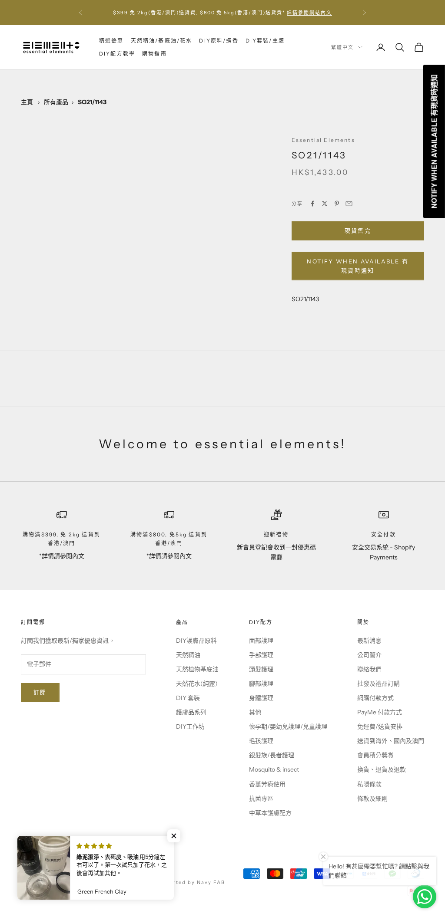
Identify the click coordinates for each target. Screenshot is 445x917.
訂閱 (40, 692)
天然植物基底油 (197, 669)
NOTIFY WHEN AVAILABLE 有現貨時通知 (357, 266)
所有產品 (56, 102)
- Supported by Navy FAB (187, 882)
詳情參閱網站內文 (309, 13)
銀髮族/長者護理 (271, 755)
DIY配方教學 (117, 53)
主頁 (27, 102)
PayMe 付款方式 (379, 712)
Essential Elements (323, 140)
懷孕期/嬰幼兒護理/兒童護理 (288, 726)
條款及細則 (372, 798)
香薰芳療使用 (267, 784)
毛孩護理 (261, 741)
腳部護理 (261, 683)
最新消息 (369, 640)
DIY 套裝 (188, 698)
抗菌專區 (261, 798)
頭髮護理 (261, 669)
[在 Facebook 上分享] (312, 203)
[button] (173, 835)
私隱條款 (369, 784)
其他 (255, 712)
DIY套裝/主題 (265, 40)
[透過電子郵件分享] (348, 203)
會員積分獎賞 (375, 755)
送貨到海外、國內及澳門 (390, 741)
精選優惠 (111, 40)
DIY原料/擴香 (218, 40)
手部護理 (261, 655)
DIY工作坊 (190, 726)
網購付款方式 (375, 698)
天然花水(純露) (197, 683)
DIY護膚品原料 (196, 640)
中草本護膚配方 (270, 813)
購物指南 (154, 53)
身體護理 (261, 698)
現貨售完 (358, 230)
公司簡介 (369, 655)
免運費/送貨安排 (379, 726)
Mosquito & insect (274, 769)
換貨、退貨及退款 (381, 769)
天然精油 (188, 655)
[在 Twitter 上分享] (324, 203)
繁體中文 (342, 47)
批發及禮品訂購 (378, 683)
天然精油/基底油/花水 (162, 40)
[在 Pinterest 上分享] (336, 203)
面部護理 (261, 640)
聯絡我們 (369, 669)
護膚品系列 (191, 712)
